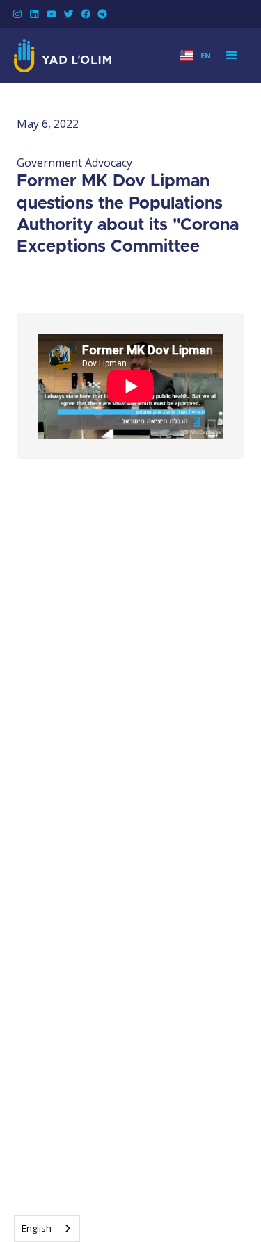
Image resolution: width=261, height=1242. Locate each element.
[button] (195, 56)
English (37, 1228)
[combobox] (47, 1228)
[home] (62, 55)
